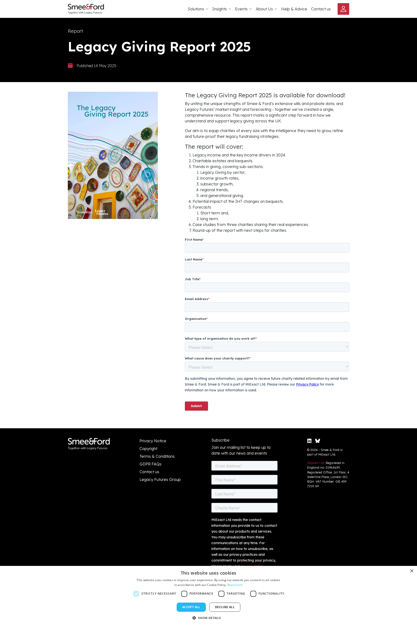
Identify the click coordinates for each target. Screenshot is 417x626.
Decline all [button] (225, 607)
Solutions (196, 9)
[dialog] (208, 596)
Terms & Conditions (157, 456)
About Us (264, 9)
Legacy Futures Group (160, 479)
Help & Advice (294, 9)
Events (241, 9)
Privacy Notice (152, 440)
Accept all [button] (191, 607)
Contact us (321, 9)
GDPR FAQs (150, 464)
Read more (235, 585)
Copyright (148, 448)
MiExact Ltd (315, 463)
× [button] (411, 571)
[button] (208, 617)
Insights (219, 9)
